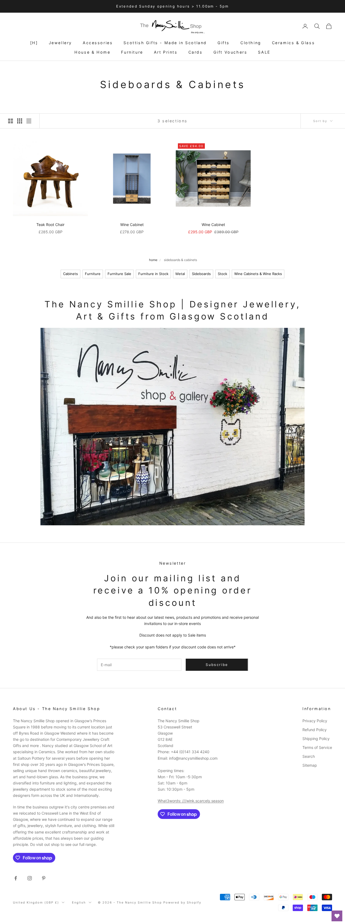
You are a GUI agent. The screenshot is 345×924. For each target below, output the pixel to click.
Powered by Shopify (182, 902)
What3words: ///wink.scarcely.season (191, 800)
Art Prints (166, 52)
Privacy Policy (314, 720)
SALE (264, 52)
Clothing (250, 42)
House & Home (92, 52)
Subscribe (217, 664)
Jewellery (60, 42)
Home (153, 260)
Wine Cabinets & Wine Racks (258, 274)
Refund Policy (314, 729)
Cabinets (70, 274)
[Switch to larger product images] (10, 121)
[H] (34, 42)
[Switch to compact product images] (28, 121)
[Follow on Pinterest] (43, 878)
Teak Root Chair (50, 224)
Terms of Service (317, 747)
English (79, 902)
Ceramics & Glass (293, 42)
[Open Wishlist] (337, 916)
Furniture (132, 52)
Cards (195, 52)
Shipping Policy (316, 738)
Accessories (98, 42)
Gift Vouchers (230, 52)
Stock (222, 274)
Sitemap (309, 765)
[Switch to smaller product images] (19, 121)
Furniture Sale (119, 274)
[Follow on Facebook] (15, 878)
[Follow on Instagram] (29, 878)
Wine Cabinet (132, 224)
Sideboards (201, 274)
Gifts (224, 42)
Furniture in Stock (153, 274)
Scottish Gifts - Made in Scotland (165, 42)
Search (308, 756)
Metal (180, 274)
